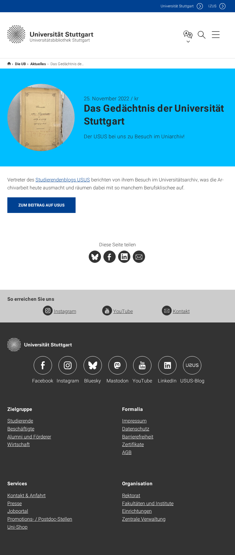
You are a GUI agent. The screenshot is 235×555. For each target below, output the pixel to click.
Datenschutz (135, 428)
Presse (14, 503)
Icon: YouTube (142, 365)
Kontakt (181, 311)
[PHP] (109, 257)
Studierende (20, 420)
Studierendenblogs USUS (62, 179)
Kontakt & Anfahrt (26, 495)
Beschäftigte (20, 428)
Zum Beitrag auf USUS (41, 205)
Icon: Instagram (67, 365)
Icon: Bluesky (93, 365)
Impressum (134, 420)
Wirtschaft (18, 444)
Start (9, 63)
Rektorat (131, 495)
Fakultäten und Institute (147, 503)
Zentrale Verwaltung (144, 519)
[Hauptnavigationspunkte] (215, 34)
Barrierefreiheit (137, 436)
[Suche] (201, 34)
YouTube (123, 311)
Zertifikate (133, 444)
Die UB (20, 63)
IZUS (212, 6)
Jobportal (17, 511)
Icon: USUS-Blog (192, 365)
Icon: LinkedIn (167, 365)
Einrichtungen (137, 511)
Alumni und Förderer (29, 436)
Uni (177, 6)
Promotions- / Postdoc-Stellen (39, 519)
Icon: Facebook (43, 365)
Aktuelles (38, 63)
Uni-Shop (17, 526)
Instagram (65, 311)
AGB (127, 452)
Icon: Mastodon (117, 365)
